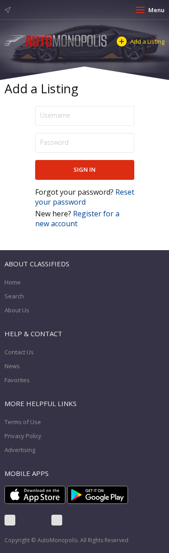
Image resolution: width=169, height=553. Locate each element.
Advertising (20, 450)
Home (13, 282)
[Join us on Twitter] (33, 520)
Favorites (17, 380)
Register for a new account (77, 219)
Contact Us (19, 352)
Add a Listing (147, 41)
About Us (17, 310)
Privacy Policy (23, 436)
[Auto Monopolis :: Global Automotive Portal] (56, 40)
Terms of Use (23, 422)
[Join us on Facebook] (10, 520)
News (12, 366)
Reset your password (84, 197)
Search (14, 296)
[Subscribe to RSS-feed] (56, 520)
